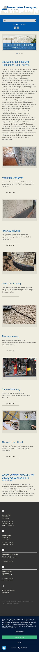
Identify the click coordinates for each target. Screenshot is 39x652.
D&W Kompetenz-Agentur (10, 603)
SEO (28, 601)
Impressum (5, 592)
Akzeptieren (19, 637)
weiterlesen (10, 192)
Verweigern (19, 632)
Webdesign (22, 601)
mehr (20, 642)
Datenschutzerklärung (8, 590)
